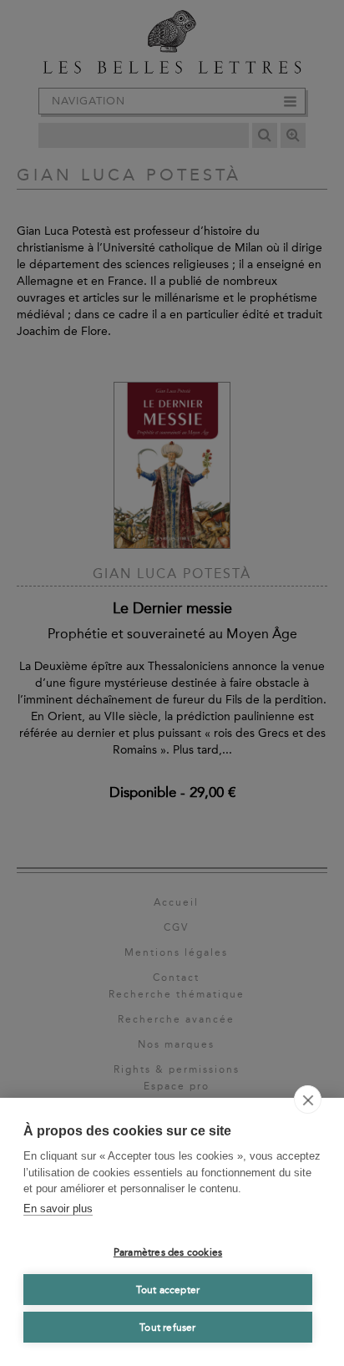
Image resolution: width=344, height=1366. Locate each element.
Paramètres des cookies (168, 1252)
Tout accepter (168, 1290)
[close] (307, 1099)
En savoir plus (58, 1208)
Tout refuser (167, 1327)
